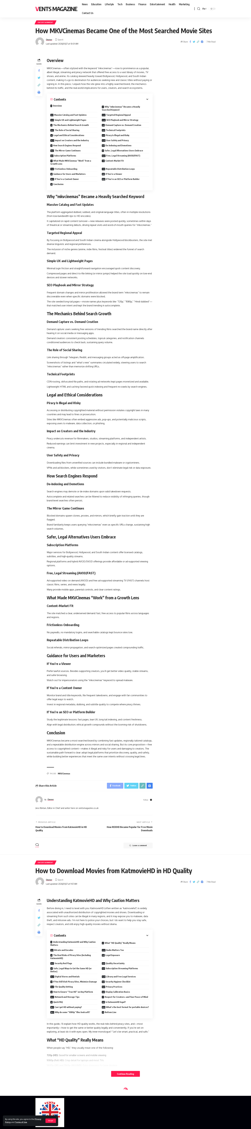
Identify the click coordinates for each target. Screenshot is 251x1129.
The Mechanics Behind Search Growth (71, 125)
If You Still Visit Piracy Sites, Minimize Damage (75, 981)
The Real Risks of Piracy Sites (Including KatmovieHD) (70, 956)
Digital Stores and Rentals (67, 976)
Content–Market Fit (114, 160)
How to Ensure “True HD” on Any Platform (73, 992)
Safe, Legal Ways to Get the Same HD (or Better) (71, 970)
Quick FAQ (58, 1002)
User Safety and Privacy (117, 140)
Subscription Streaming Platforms (122, 968)
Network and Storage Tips (67, 997)
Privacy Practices (114, 987)
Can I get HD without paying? (68, 1007)
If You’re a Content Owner (67, 179)
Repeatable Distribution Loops (120, 169)
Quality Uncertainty (115, 963)
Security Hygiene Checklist (117, 981)
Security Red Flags (63, 963)
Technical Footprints (116, 130)
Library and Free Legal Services (121, 976)
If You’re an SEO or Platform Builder (123, 179)
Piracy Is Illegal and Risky (117, 135)
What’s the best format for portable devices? (127, 1007)
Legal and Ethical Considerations (68, 135)
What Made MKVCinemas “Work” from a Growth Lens (70, 162)
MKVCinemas (64, 773)
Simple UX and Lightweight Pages (70, 120)
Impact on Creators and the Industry (72, 140)
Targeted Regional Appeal (118, 115)
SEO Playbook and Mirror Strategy (122, 120)
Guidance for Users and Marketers (69, 174)
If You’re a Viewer (114, 174)
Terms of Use (21, 1122)
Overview (57, 105)
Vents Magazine (56, 8)
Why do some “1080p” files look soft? (72, 1012)
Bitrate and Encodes (63, 950)
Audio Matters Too (115, 950)
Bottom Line (110, 1012)
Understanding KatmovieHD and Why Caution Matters (73, 943)
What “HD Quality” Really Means (120, 943)
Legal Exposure (112, 955)
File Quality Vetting (64, 987)
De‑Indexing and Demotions (118, 145)
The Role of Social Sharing (67, 130)
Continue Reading (125, 1074)
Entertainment (45, 22)
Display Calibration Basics (118, 992)
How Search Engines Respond (67, 145)
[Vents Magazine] (49, 1112)
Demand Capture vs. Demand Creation (123, 125)
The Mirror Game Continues (68, 150)
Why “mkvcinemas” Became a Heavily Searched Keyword (121, 108)
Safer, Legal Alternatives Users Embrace (124, 150)
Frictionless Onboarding (66, 169)
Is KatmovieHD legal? (116, 1002)
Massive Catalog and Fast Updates (70, 115)
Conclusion (58, 184)
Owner (49, 39)
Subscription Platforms (65, 155)
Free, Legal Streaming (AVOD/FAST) (123, 155)
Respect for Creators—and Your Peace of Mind (126, 997)
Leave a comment (139, 845)
